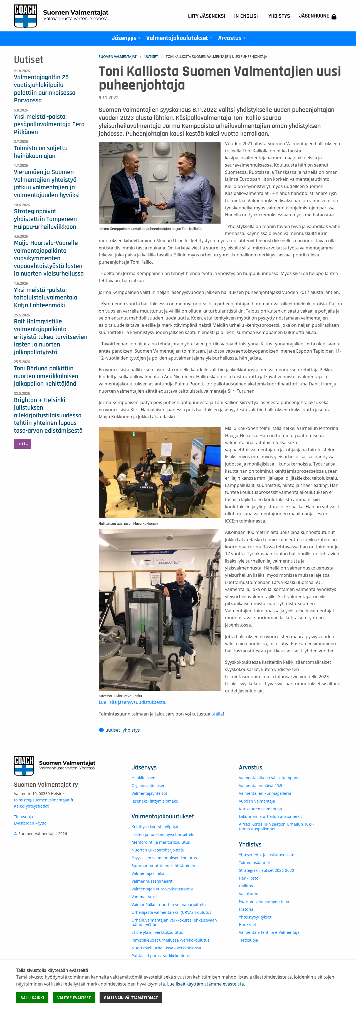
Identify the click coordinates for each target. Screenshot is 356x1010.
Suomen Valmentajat (118, 56)
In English (246, 16)
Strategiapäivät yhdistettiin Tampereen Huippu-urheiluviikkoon (45, 219)
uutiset (112, 730)
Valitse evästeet (74, 998)
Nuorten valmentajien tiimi (264, 901)
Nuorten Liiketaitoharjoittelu (158, 850)
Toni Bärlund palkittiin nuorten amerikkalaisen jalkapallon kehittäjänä (46, 376)
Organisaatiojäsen (148, 785)
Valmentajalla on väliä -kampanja (270, 777)
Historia (246, 909)
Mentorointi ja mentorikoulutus (161, 842)
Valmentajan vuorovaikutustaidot (162, 889)
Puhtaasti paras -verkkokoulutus (161, 955)
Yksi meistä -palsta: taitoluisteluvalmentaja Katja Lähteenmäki (45, 298)
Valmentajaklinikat (149, 873)
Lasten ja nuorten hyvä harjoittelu (163, 834)
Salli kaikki (32, 998)
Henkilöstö (248, 878)
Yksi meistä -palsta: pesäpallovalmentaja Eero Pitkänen (49, 124)
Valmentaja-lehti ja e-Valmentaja (269, 932)
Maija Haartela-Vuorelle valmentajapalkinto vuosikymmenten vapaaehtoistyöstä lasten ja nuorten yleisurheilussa (49, 258)
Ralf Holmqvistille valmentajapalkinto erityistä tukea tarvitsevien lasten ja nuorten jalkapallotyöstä (50, 336)
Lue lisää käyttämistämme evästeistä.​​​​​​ (206, 984)
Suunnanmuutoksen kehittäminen (163, 865)
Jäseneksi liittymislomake (155, 801)
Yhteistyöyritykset (255, 917)
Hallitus (246, 885)
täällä (217, 714)
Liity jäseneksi (206, 16)
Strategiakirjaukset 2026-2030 (266, 870)
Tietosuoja (23, 816)
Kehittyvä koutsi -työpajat (155, 826)
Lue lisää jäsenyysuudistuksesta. (133, 702)
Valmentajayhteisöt (149, 793)
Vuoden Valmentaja (257, 801)
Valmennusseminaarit (152, 881)
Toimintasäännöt (254, 862)
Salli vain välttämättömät (131, 998)
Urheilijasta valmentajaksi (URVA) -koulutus (171, 912)
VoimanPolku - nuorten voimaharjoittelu (169, 904)
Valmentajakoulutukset (180, 39)
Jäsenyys (127, 39)
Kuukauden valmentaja (260, 808)
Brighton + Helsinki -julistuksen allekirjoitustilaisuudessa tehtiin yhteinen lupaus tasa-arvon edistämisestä (48, 415)
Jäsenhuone (314, 16)
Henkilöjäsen (143, 777)
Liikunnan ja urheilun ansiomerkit (270, 816)
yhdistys (131, 730)
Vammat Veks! (144, 896)
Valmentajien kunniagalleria (265, 793)
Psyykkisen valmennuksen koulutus (164, 857)
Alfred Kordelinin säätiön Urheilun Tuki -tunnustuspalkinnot (276, 826)
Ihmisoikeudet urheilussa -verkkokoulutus (170, 940)
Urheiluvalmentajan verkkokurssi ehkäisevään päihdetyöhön (174, 922)
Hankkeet (247, 924)
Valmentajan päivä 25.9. (261, 785)
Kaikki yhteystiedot (31, 806)
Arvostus (233, 39)
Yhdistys (279, 16)
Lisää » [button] (23, 444)
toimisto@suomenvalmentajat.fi (43, 800)
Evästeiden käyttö (30, 823)
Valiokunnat (250, 893)
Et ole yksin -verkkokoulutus (157, 932)
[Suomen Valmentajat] (61, 16)
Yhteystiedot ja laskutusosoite (266, 854)
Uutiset (151, 56)
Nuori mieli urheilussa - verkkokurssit (166, 947)
